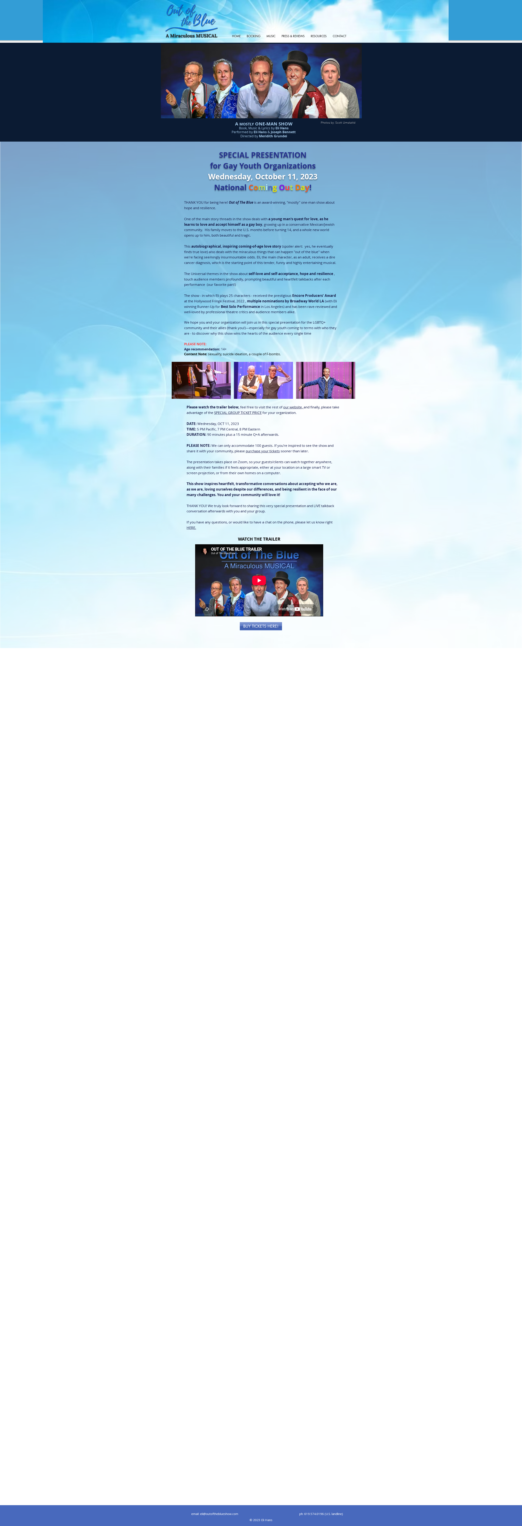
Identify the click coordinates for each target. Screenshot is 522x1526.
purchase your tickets (263, 451)
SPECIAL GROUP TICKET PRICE (238, 412)
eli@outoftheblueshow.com (219, 1514)
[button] (201, 380)
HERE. (191, 527)
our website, (293, 407)
